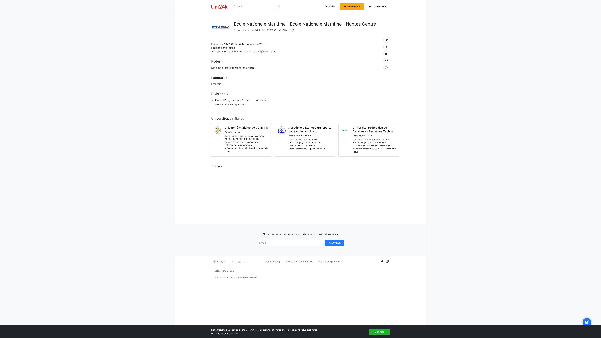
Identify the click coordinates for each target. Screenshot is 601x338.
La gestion (248, 136)
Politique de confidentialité (299, 261)
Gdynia (237, 132)
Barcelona (367, 135)
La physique (313, 148)
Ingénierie (239, 104)
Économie (259, 136)
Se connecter (377, 6)
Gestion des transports (256, 148)
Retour (218, 166)
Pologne (228, 132)
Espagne (357, 135)
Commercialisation (297, 148)
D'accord (379, 331)
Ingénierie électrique (234, 142)
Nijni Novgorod (303, 135)
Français (216, 83)
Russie (291, 135)
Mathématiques (296, 145)
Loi (318, 142)
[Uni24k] (219, 7)
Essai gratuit (352, 6)
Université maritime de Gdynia (244, 127)
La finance (310, 145)
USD (244, 261)
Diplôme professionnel (224, 67)
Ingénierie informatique (380, 145)
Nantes (245, 30)
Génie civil (380, 148)
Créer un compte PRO (329, 261)
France (237, 30)
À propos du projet (272, 261)
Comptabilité (309, 142)
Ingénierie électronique (246, 139)
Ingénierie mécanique (363, 148)
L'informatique (295, 142)
